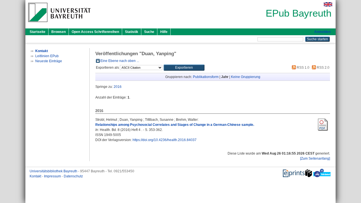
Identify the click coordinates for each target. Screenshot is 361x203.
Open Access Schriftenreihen (95, 32)
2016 (118, 87)
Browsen (58, 32)
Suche (149, 32)
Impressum (53, 176)
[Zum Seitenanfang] (315, 158)
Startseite (37, 32)
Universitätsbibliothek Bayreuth (54, 171)
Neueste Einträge (48, 61)
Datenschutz (73, 176)
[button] (184, 67)
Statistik (131, 32)
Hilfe (164, 32)
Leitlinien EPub (47, 56)
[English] (328, 4)
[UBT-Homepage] (59, 24)
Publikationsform (206, 77)
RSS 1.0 (302, 68)
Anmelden (322, 32)
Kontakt (36, 176)
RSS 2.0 (322, 68)
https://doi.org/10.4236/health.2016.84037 (165, 140)
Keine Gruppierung (245, 77)
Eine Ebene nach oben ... (119, 61)
